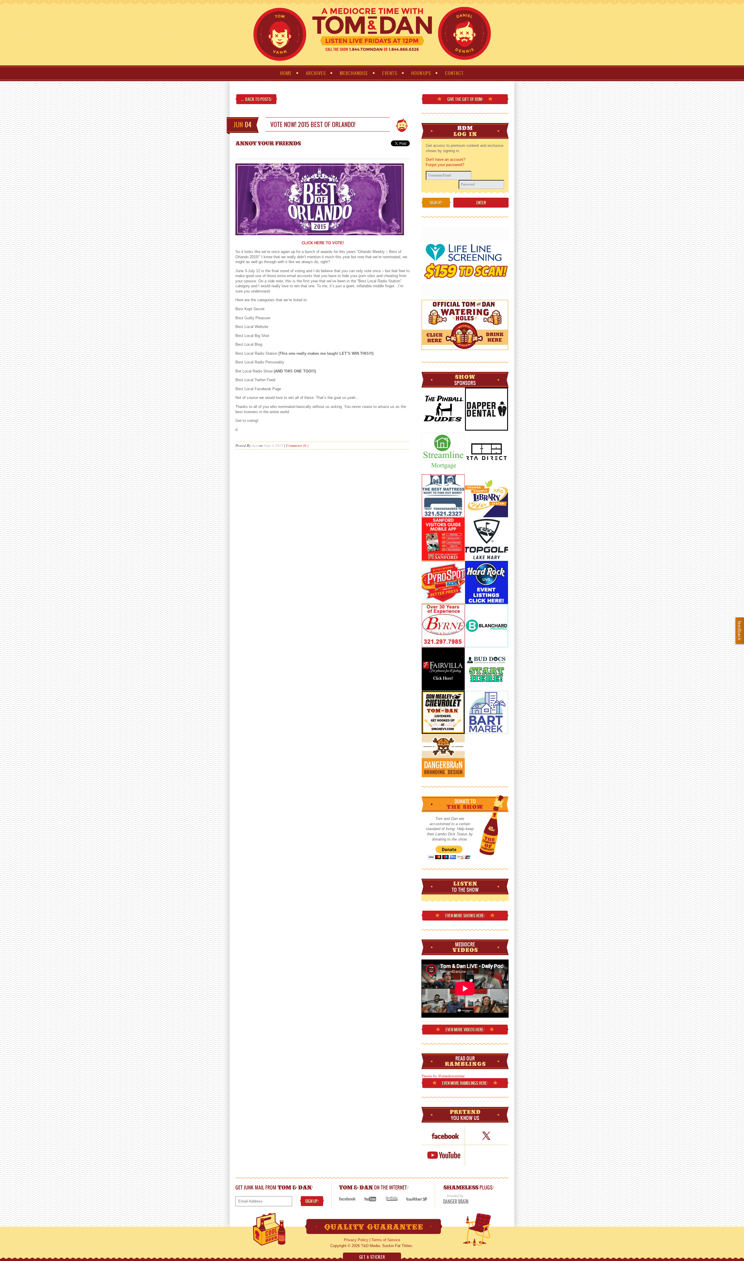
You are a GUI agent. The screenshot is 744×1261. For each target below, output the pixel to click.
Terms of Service (385, 1240)
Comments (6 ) (297, 445)
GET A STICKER (372, 1257)
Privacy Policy (356, 1240)
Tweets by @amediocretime (443, 1075)
